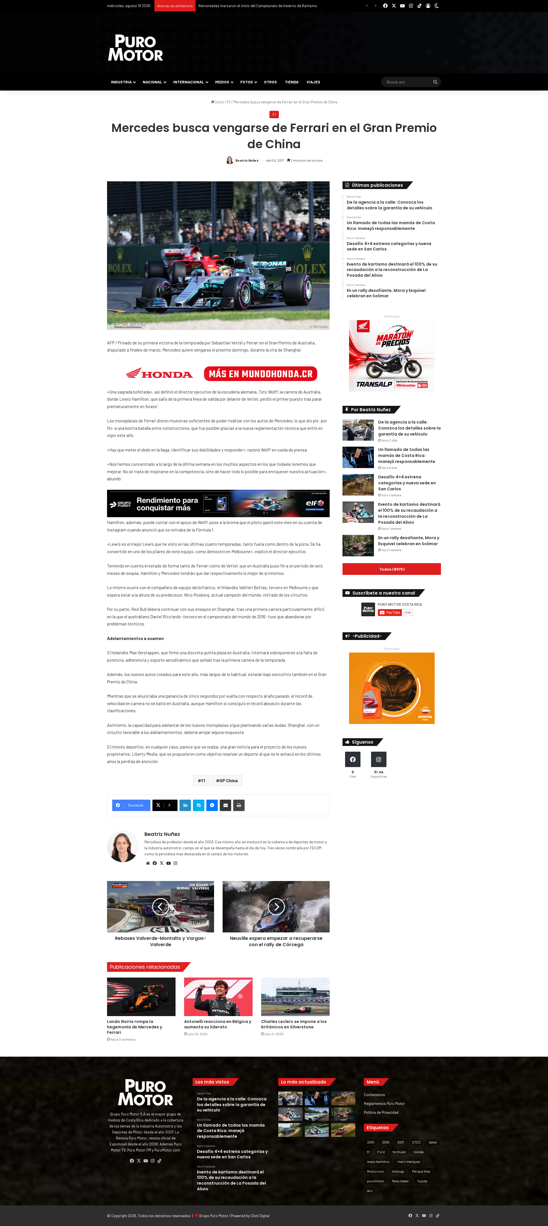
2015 (370, 1142)
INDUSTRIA (121, 81)
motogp (398, 1171)
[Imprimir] (239, 805)
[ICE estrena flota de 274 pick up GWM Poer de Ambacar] (317, 1114)
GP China (228, 780)
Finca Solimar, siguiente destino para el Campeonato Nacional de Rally (255, 5)
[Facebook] (154, 863)
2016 (385, 1142)
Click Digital (260, 1215)
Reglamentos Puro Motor (384, 1103)
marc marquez (409, 1161)
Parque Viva (421, 1171)
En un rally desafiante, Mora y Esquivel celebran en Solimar (408, 541)
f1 (203, 780)
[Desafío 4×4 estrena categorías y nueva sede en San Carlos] (358, 484)
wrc (370, 1191)
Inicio (219, 102)
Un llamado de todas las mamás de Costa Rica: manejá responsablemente (406, 455)
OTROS (270, 81)
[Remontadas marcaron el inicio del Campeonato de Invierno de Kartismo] (317, 1130)
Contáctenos (374, 1094)
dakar (433, 1142)
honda (419, 1152)
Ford (381, 1152)
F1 (228, 102)
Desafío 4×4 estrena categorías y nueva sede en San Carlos (407, 483)
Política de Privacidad (381, 1112)
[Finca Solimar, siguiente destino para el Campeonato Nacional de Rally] (343, 1130)
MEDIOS (222, 81)
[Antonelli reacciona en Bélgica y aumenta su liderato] (218, 997)
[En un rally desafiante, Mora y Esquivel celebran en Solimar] (358, 545)
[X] (161, 863)
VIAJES (313, 81)
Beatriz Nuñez (247, 160)
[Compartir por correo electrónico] (225, 805)
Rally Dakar (400, 1181)
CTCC (416, 1142)
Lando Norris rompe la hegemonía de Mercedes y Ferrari (134, 1027)
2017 (400, 1142)
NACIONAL (152, 81)
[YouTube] (168, 863)
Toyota (422, 1181)
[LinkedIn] (185, 805)
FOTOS (246, 81)
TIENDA (292, 81)
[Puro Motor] (135, 47)
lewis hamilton (378, 1161)
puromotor (375, 1181)
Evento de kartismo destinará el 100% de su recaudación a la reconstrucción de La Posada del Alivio (409, 513)
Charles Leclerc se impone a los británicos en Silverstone (294, 1024)
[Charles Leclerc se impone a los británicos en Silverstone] (295, 997)
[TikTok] (159, 1160)
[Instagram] (175, 863)
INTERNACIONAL (188, 81)
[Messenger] (212, 805)
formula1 (399, 1152)
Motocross (375, 1171)
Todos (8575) (391, 569)
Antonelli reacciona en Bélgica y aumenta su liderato (217, 1024)
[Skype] (198, 805)
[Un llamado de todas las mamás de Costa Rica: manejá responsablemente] (358, 457)
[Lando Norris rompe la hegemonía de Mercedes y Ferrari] (141, 997)
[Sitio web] (147, 863)
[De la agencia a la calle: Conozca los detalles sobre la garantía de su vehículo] (358, 430)
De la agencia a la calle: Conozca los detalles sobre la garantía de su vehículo (409, 428)
